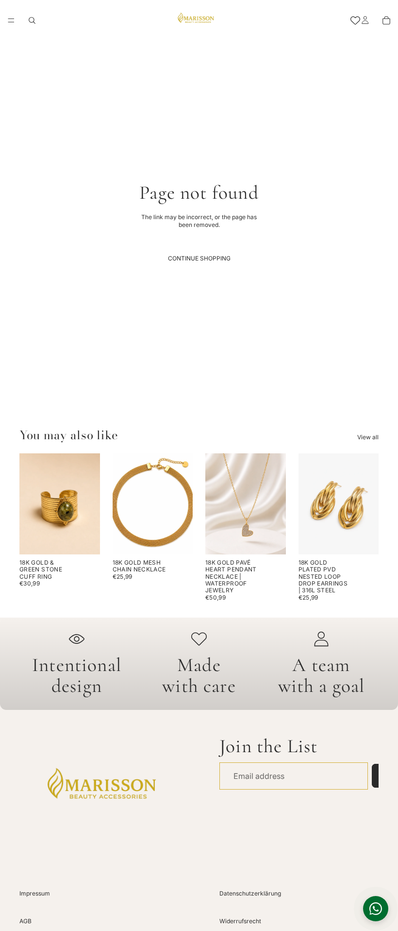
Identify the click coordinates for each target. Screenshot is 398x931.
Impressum (34, 893)
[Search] (32, 20)
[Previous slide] (30, 504)
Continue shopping (199, 258)
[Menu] (11, 20)
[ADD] (85, 539)
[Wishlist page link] (355, 20)
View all (368, 437)
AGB (25, 921)
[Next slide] (89, 504)
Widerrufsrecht (240, 921)
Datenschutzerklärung (250, 893)
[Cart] (386, 20)
